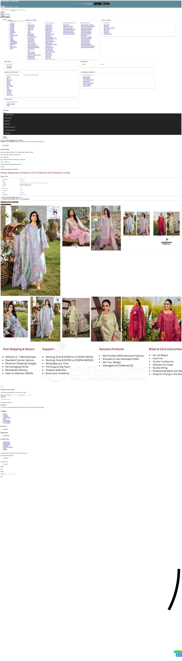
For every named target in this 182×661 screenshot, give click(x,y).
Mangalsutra (9, 79)
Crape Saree (48, 56)
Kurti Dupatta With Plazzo (33, 47)
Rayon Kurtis (31, 41)
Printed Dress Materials (86, 44)
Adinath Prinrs (13, 46)
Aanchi (11, 39)
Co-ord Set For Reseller (88, 79)
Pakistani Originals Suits (68, 32)
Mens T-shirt (106, 29)
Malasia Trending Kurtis (33, 45)
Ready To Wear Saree (50, 51)
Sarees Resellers (86, 76)
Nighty (8, 105)
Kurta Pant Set (31, 35)
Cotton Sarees (48, 26)
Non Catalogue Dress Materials (88, 26)
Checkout (7, 17)
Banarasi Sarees (48, 28)
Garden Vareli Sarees (50, 41)
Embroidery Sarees (49, 33)
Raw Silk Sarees (49, 48)
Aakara (11, 36)
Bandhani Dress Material (86, 29)
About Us (5, 415)
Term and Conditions (8, 447)
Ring (8, 78)
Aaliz (11, 37)
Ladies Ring (9, 90)
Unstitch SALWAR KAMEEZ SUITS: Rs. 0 (11, 197)
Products (5, 137)
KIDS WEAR (9, 64)
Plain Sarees (48, 32)
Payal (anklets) (10, 85)
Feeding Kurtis (31, 25)
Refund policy (6, 443)
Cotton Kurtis (31, 28)
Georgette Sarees (49, 50)
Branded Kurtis (31, 56)
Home (4, 19)
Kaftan (29, 32)
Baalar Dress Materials (86, 33)
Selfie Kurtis (30, 29)
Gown (29, 31)
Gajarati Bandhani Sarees (51, 38)
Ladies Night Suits (11, 104)
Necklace (9, 84)
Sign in (12, 6)
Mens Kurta (106, 25)
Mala (8, 87)
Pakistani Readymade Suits (69, 29)
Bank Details (6, 420)
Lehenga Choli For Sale (88, 82)
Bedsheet (84, 64)
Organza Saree (48, 54)
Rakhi (8, 88)
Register (16, 6)
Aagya (11, 34)
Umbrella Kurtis (31, 57)
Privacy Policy (6, 441)
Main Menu (6, 110)
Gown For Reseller (87, 84)
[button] (91, 659)
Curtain (102, 64)
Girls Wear (9, 67)
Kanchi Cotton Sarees (50, 59)
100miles (12, 25)
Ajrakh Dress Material (86, 31)
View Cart (3, 17)
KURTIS (29, 23)
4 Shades (12, 27)
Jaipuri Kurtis (31, 33)
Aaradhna (12, 40)
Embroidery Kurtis (32, 59)
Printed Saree (48, 29)
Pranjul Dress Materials (86, 32)
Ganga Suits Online (85, 42)
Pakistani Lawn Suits (68, 26)
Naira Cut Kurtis (31, 53)
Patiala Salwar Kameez (68, 31)
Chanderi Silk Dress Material (87, 47)
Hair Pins (9, 93)
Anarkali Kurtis (31, 48)
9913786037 (3, 405)
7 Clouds (12, 30)
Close (8, 14)
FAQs (4, 448)
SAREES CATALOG (49, 23)
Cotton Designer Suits (68, 28)
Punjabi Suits (84, 35)
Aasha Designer (13, 43)
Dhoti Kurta (106, 32)
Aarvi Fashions (13, 41)
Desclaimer (5, 445)
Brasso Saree (48, 57)
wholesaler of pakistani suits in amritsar (9, 169)
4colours (12, 28)
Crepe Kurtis (30, 38)
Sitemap (5, 449)
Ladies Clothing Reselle (87, 74)
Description (6, 145)
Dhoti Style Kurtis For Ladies (34, 54)
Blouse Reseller (86, 81)
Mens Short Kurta (108, 33)
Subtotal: (3, 15)
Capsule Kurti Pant (32, 36)
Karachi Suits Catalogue (86, 36)
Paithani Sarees (48, 42)
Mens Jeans (106, 31)
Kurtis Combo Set (32, 44)
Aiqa (11, 49)
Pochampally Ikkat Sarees (51, 44)
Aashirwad (12, 44)
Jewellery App (10, 94)
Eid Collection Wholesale (69, 33)
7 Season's (12, 31)
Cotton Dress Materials (86, 38)
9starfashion (12, 32)
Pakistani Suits (66, 25)
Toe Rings (9, 91)
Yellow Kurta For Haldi (109, 28)
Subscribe (3, 396)
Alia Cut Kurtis (31, 51)
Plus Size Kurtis (31, 39)
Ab (11, 45)
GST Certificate (7, 421)
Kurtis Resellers (86, 78)
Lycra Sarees (48, 35)
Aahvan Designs (14, 35)
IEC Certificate (6, 422)
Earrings (8, 82)
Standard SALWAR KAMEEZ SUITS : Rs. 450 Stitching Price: (16, 199)
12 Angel (12, 26)
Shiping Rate (6, 435)
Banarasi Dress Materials (86, 28)
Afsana (11, 48)
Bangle (8, 81)
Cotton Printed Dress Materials (88, 45)
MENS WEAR (106, 23)
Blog (4, 419)
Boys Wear (9, 66)
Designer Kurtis (31, 26)
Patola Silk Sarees (49, 47)
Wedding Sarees (49, 31)
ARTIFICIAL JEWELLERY (12, 74)
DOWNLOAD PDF (6, 204)
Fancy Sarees (48, 53)
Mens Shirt (106, 26)
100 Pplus (12, 23)
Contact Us (7, 6)
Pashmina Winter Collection (87, 25)
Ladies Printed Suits (85, 39)
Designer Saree (48, 25)
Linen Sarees (48, 45)
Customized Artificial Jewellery (31, 74)
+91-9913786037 (5, 1)
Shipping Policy (7, 444)
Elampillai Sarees (49, 39)
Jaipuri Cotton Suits (85, 41)
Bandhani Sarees (49, 36)
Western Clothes (86, 85)
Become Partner (7, 417)
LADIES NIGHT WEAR (11, 102)
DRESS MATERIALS (85, 23)
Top (28, 50)
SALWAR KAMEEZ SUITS (68, 23)
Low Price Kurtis (31, 42)
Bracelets (9, 76)
